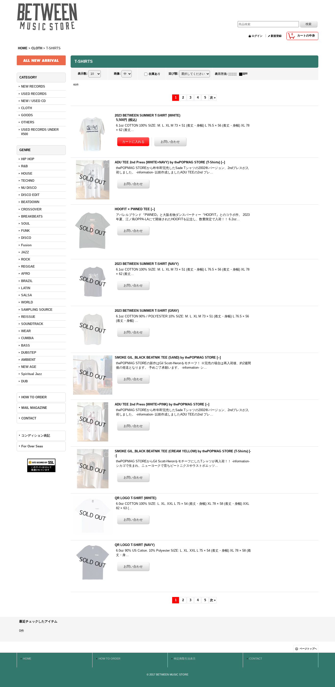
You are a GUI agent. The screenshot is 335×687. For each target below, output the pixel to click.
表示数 (83, 74)
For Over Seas (32, 446)
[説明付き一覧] (244, 74)
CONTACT (28, 418)
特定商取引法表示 (184, 658)
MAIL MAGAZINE (34, 408)
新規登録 (276, 35)
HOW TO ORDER (34, 397)
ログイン (257, 35)
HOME (27, 658)
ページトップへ (308, 648)
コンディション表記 (35, 435)
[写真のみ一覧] (233, 74)
